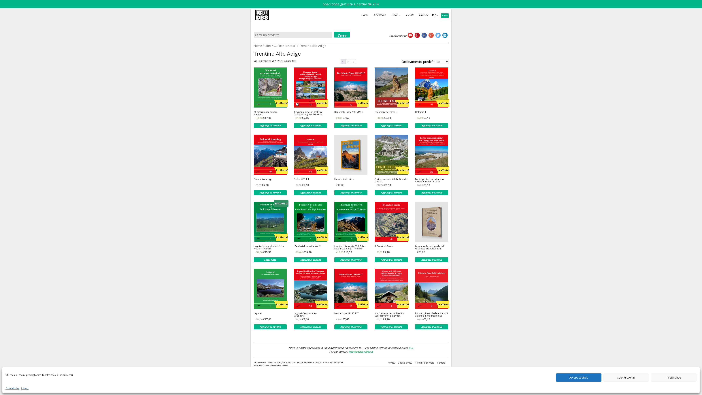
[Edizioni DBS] (262, 10)
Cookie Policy (12, 388)
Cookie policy (405, 362)
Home (364, 15)
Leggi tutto (270, 259)
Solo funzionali (626, 377)
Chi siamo (380, 15)
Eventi (410, 15)
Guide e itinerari (285, 46)
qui (411, 347)
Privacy (25, 388)
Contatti (441, 362)
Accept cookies (578, 377)
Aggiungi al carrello (270, 125)
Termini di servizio (424, 362)
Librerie (424, 15)
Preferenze (674, 377)
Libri (394, 15)
